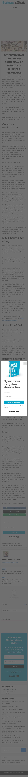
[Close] (25, 363)
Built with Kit (14, 411)
